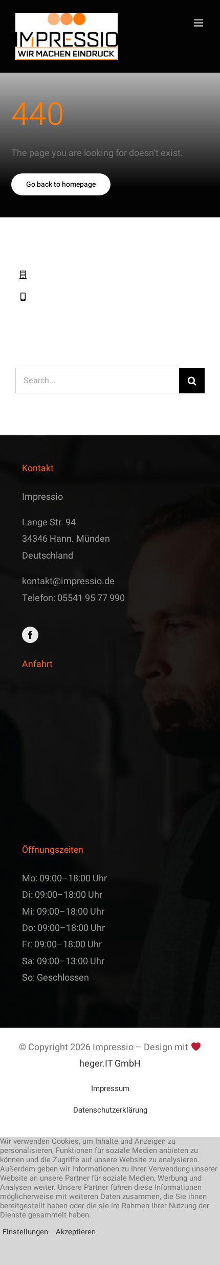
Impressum (110, 1088)
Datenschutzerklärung (110, 1110)
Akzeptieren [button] (76, 1232)
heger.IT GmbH (110, 1064)
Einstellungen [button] (25, 1232)
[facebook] (30, 635)
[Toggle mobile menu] (199, 22)
